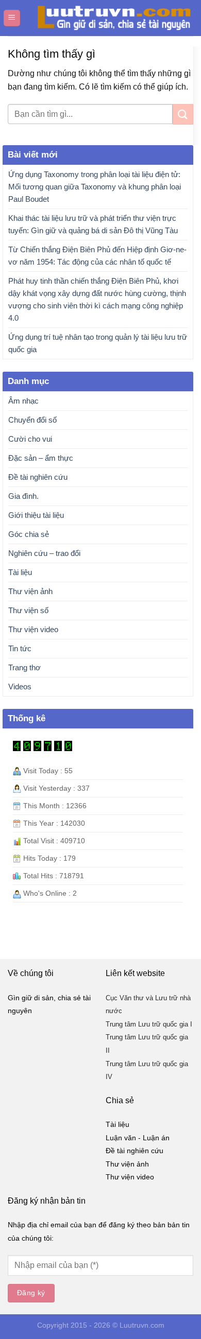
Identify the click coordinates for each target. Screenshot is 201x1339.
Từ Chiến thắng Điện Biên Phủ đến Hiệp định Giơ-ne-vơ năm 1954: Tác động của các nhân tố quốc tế (97, 255)
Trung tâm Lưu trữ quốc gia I (149, 1024)
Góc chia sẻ (28, 534)
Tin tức (19, 648)
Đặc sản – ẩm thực (40, 458)
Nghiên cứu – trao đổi (44, 553)
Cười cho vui (30, 438)
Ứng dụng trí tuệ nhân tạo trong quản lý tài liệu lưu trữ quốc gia (97, 343)
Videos (19, 686)
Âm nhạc (23, 400)
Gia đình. (23, 496)
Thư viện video (33, 629)
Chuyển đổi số (32, 419)
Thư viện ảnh (30, 591)
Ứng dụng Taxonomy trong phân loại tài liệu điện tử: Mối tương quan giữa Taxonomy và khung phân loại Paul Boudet (94, 186)
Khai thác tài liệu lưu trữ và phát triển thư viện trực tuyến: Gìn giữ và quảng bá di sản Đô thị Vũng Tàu (93, 224)
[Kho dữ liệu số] (109, 18)
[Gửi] (183, 114)
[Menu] (12, 18)
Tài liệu (20, 572)
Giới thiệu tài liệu (36, 515)
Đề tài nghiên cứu (38, 477)
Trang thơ (24, 667)
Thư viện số (28, 610)
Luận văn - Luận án (138, 1138)
